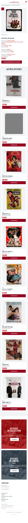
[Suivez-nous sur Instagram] (14, 514)
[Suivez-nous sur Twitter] (12, 514)
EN (26, 1)
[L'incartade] (14, 3)
